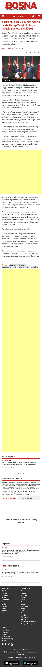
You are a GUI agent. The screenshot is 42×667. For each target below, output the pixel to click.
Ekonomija (5, 600)
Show (23, 604)
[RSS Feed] (3, 644)
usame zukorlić (23, 267)
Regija (4, 604)
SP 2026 (23, 619)
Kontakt (4, 634)
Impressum (6, 636)
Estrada (23, 611)
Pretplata (5, 632)
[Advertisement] (21, 172)
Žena (23, 608)
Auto (22, 602)
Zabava (23, 613)
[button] (38, 58)
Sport (3, 602)
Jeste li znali (25, 589)
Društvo (4, 611)
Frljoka (23, 615)
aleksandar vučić (9, 267)
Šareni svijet (25, 617)
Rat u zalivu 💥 (18, 16)
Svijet (4, 608)
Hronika (4, 597)
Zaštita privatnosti (8, 641)
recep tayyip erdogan (17, 265)
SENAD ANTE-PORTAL (28, 621)
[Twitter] (9, 644)
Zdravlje (24, 595)
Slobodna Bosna (21, 657)
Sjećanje (24, 591)
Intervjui (5, 595)
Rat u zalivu (6, 589)
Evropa (4, 606)
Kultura (23, 593)
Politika (4, 593)
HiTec (23, 600)
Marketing (5, 630)
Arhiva (4, 628)
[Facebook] (5, 644)
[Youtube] (12, 644)
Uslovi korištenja (8, 639)
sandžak (34, 267)
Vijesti (4, 591)
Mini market (6, 613)
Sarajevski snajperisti (29, 624)
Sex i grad (24, 606)
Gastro (23, 597)
